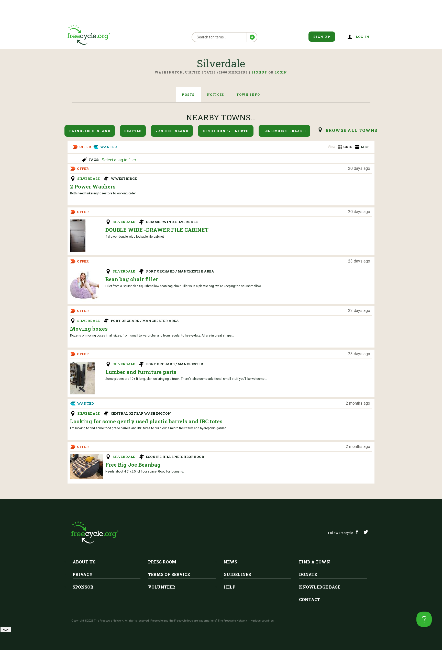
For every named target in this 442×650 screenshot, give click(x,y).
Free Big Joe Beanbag (133, 464)
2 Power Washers (93, 186)
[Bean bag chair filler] (84, 285)
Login (280, 72)
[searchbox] (235, 160)
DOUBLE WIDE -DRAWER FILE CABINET (156, 229)
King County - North (226, 131)
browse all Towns (352, 130)
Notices (215, 94)
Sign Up (321, 37)
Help (229, 587)
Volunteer (161, 587)
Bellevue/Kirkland (284, 131)
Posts (188, 94)
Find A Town (314, 561)
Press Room (162, 561)
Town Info (248, 94)
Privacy (83, 574)
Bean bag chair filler (131, 279)
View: (332, 147)
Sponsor (83, 587)
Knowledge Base (319, 587)
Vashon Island (171, 131)
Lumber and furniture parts (140, 372)
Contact (309, 599)
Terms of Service (169, 574)
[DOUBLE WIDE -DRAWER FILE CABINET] (77, 235)
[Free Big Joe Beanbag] (86, 466)
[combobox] (235, 159)
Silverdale (88, 178)
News (230, 561)
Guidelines (237, 574)
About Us (84, 561)
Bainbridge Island (89, 131)
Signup (259, 72)
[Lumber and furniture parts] (82, 378)
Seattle (132, 131)
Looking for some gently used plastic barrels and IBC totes (146, 421)
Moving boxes (89, 328)
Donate (308, 574)
